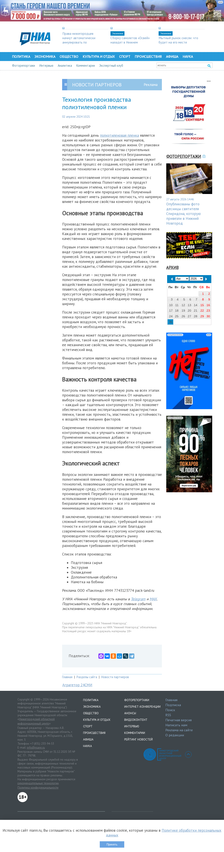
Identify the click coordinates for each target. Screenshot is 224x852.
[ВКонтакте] (107, 656)
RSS (168, 715)
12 (183, 305)
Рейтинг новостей (138, 739)
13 (189, 305)
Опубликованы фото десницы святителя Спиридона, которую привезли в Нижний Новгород (183, 214)
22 (202, 310)
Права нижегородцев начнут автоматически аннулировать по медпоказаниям (78, 40)
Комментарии (85, 65)
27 (189, 316)
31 (171, 322)
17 (171, 310)
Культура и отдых (99, 56)
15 (202, 305)
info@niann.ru (36, 747)
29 (202, 316)
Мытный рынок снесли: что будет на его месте (178, 40)
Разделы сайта (87, 677)
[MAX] (101, 656)
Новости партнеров (115, 677)
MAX (153, 599)
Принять (112, 844)
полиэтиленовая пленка (119, 135)
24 (171, 316)
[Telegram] (131, 656)
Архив (172, 267)
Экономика (45, 56)
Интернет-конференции (142, 707)
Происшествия (148, 56)
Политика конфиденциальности (38, 787)
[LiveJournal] (125, 656)
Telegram (138, 599)
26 (183, 316)
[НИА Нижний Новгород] (35, 44)
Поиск (170, 710)
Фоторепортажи (23, 65)
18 (176, 310)
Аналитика (65, 65)
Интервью (46, 65)
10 (171, 305)
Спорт (124, 56)
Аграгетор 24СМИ (77, 685)
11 (176, 305)
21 (195, 310)
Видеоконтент (135, 720)
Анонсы (130, 713)
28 (195, 316)
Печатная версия (178, 720)
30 (208, 316)
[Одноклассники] (113, 656)
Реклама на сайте (179, 730)
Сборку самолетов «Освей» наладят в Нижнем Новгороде (130, 42)
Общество (69, 56)
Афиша (172, 56)
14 (195, 305)
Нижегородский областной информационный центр (36, 721)
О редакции (174, 735)
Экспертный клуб (111, 65)
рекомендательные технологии (38, 783)
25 (176, 316)
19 (183, 310)
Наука (188, 56)
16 (208, 305)
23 (208, 310)
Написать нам (176, 725)
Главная (67, 677)
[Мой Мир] (119, 656)
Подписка (173, 705)
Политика (21, 56)
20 (189, 310)
